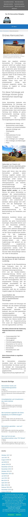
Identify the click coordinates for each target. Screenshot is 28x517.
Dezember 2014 (6, 466)
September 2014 (6, 473)
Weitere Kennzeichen (20, 6)
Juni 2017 (4, 457)
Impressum (14, 8)
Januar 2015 (5, 464)
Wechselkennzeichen (8, 6)
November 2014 (6, 469)
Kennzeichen (6, 31)
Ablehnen (18, 514)
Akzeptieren (11, 514)
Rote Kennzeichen (19, 1)
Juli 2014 (4, 476)
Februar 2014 (5, 487)
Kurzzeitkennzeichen (9, 1)
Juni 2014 (4, 478)
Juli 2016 (4, 462)
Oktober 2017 (5, 455)
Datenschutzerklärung (13, 512)
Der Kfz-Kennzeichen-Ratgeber (14, 14)
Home (1, 31)
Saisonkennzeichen (8, 4)
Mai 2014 (4, 480)
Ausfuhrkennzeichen (19, 4)
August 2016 (5, 460)
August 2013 (5, 492)
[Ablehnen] (26, 504)
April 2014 (4, 482)
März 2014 (4, 485)
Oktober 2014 (5, 471)
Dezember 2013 (6, 489)
